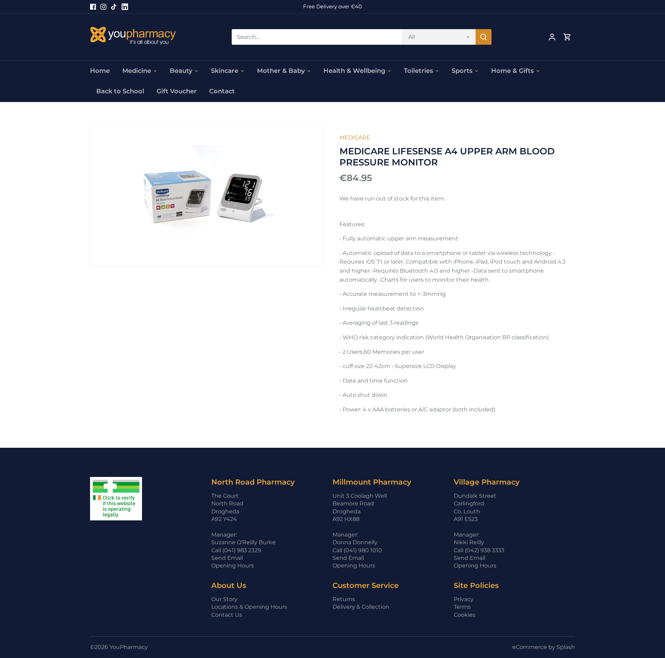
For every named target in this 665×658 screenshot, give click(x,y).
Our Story (224, 599)
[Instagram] (103, 6)
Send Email (227, 558)
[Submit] (483, 37)
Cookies (465, 615)
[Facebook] (93, 6)
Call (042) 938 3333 (479, 550)
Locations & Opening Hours (249, 607)
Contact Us (226, 615)
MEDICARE (354, 137)
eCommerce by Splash (543, 647)
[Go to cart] (567, 36)
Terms (462, 607)
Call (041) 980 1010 (357, 550)
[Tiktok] (114, 6)
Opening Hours (232, 565)
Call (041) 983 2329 (236, 550)
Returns (343, 599)
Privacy (463, 599)
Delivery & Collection (360, 607)
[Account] (552, 36)
